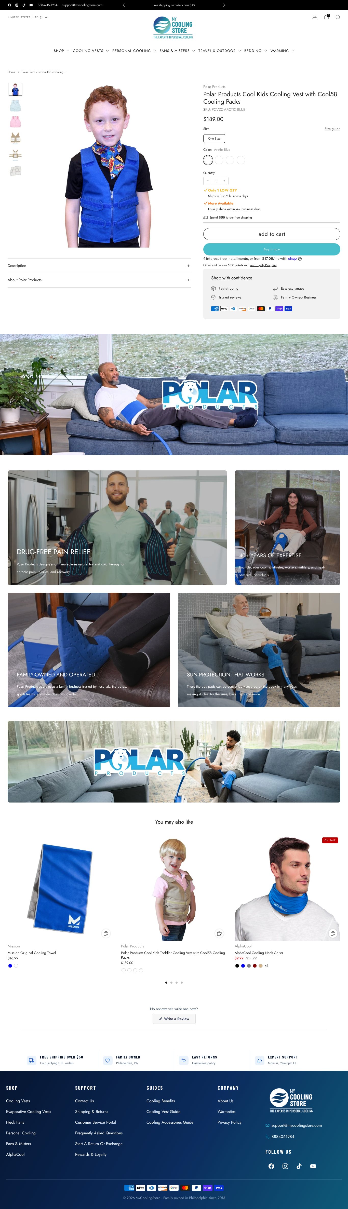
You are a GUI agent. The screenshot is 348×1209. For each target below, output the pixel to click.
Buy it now (272, 249)
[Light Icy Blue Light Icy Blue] (230, 160)
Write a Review (179, 1020)
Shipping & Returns (91, 1112)
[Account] (314, 17)
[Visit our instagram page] (16, 5)
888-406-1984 (48, 5)
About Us (225, 1101)
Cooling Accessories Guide (169, 1122)
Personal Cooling (131, 50)
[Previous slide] (36, 165)
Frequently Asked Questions (99, 1133)
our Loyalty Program (263, 265)
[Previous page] (8, 888)
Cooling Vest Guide (163, 1112)
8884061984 (283, 1136)
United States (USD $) (25, 17)
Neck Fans (15, 1122)
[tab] (166, 983)
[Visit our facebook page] (9, 5)
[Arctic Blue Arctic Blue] (208, 160)
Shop (59, 50)
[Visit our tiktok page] (24, 5)
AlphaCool (15, 1154)
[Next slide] (181, 165)
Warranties (226, 1112)
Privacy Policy (230, 1122)
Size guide (332, 128)
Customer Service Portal (95, 1122)
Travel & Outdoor (217, 50)
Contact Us (84, 1101)
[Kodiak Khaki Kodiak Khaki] (219, 160)
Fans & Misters (175, 50)
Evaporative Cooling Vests (28, 1112)
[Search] (337, 17)
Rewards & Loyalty (90, 1154)
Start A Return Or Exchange (99, 1144)
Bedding (253, 50)
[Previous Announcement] (124, 5)
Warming (280, 50)
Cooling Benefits (160, 1101)
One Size (214, 138)
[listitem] (174, 5)
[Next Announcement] (224, 5)
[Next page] (340, 888)
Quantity (209, 172)
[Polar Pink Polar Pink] (241, 160)
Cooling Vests (88, 50)
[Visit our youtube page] (31, 5)
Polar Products (214, 86)
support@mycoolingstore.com (82, 5)
